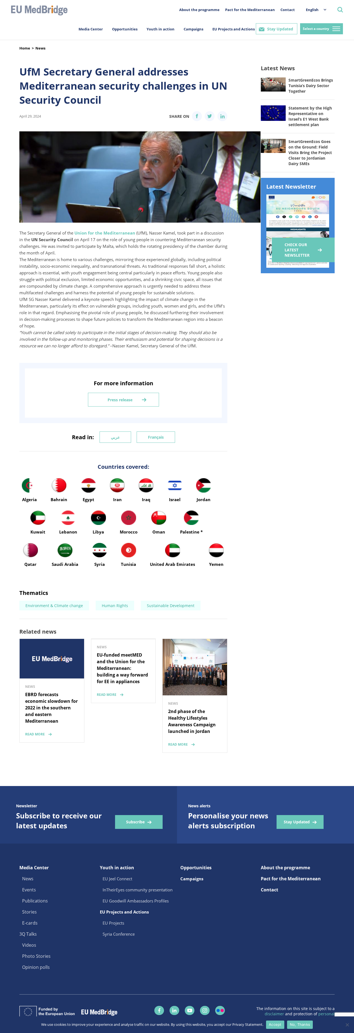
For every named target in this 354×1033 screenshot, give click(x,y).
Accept (275, 1024)
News (40, 48)
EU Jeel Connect (117, 878)
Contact (287, 9)
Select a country (316, 28)
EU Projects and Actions (233, 29)
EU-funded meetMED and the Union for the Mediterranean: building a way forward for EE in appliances (122, 668)
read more (35, 734)
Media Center (91, 29)
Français (156, 437)
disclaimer (275, 1013)
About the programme (199, 9)
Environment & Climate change (54, 605)
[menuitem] (313, 10)
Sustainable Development (170, 605)
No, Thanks (300, 1024)
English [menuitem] (312, 9)
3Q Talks (28, 934)
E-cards (30, 923)
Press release (120, 399)
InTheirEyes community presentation (138, 890)
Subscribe (135, 821)
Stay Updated (280, 29)
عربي (115, 437)
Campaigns (193, 29)
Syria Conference (119, 934)
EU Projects (113, 923)
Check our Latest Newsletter (297, 250)
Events (29, 890)
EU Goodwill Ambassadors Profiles (136, 901)
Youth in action (161, 29)
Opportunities (124, 29)
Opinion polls (36, 967)
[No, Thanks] (347, 1024)
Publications (35, 901)
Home (24, 48)
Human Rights (115, 605)
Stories (29, 912)
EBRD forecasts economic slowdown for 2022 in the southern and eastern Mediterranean (51, 707)
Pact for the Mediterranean (250, 9)
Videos (29, 945)
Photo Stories (36, 956)
